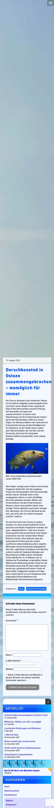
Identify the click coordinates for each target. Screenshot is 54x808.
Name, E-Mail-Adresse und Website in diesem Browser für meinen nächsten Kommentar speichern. (24, 677)
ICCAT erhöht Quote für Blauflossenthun (22, 748)
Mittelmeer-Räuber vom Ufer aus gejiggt (23, 721)
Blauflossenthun (11, 790)
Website (9, 669)
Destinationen (10, 794)
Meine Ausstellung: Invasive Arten (19, 741)
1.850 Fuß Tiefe (11, 734)
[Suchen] (48, 701)
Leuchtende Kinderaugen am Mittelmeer (22, 728)
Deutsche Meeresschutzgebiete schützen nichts (26, 715)
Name (9, 654)
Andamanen (11, 804)
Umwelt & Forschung (36, 588)
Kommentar (12, 620)
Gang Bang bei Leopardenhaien (18, 754)
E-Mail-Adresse (14, 660)
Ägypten (9, 800)
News (21, 588)
